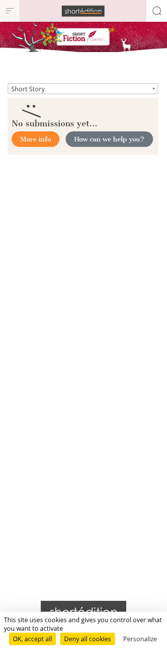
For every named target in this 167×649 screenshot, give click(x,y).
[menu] (9, 11)
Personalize (140, 639)
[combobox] (83, 88)
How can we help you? (109, 139)
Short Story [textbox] (28, 89)
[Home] (83, 11)
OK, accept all (32, 639)
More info (35, 139)
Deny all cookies (87, 639)
